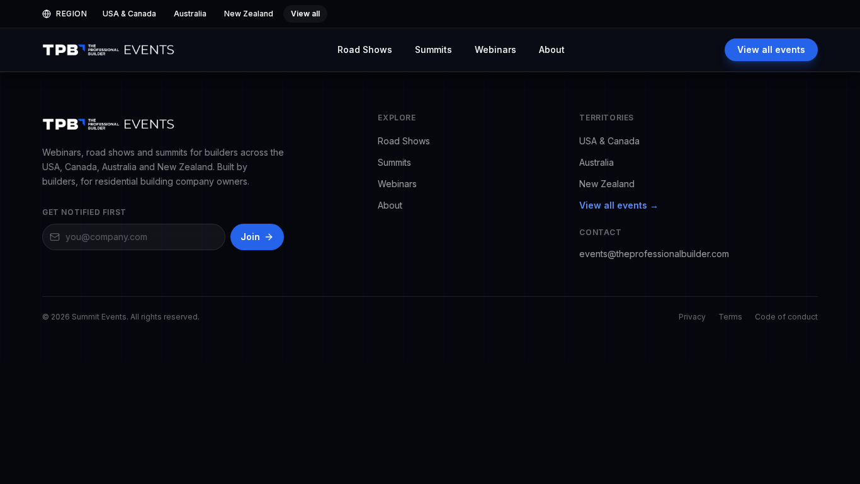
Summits (433, 49)
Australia (596, 162)
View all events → (619, 205)
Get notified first (84, 212)
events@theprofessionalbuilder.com (654, 253)
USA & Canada (609, 140)
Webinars (495, 49)
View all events (771, 49)
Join (250, 236)
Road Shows (364, 49)
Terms (730, 316)
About (552, 49)
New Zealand (607, 183)
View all (305, 13)
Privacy (692, 316)
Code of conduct (786, 316)
